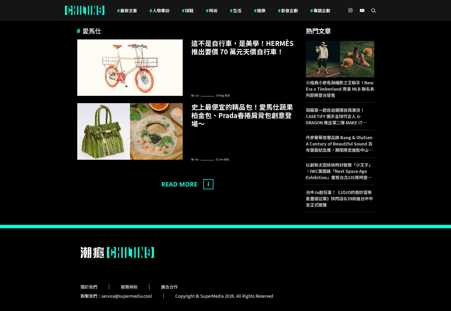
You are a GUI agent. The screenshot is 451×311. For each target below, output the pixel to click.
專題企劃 (320, 10)
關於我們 (89, 287)
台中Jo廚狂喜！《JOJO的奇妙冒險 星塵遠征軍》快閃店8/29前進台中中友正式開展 (339, 198)
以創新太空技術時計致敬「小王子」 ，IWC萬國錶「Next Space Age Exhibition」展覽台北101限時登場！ (339, 171)
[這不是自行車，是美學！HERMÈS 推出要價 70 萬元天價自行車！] (130, 67)
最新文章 (127, 10)
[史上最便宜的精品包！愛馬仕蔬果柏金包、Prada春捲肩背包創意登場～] (130, 131)
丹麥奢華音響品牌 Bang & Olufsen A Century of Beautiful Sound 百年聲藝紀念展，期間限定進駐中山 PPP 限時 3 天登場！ (339, 143)
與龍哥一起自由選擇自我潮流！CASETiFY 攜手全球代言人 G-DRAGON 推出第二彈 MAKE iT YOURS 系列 (335, 116)
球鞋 (187, 10)
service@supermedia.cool (127, 296)
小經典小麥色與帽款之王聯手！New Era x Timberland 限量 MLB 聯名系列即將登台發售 (340, 88)
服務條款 (129, 287)
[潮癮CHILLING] (85, 10)
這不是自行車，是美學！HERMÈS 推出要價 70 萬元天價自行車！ (242, 47)
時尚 (211, 10)
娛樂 (259, 10)
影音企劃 (288, 10)
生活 (235, 10)
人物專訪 (159, 10)
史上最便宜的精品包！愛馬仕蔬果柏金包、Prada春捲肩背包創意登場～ (242, 115)
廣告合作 (169, 287)
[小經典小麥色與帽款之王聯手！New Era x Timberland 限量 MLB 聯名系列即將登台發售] (340, 59)
